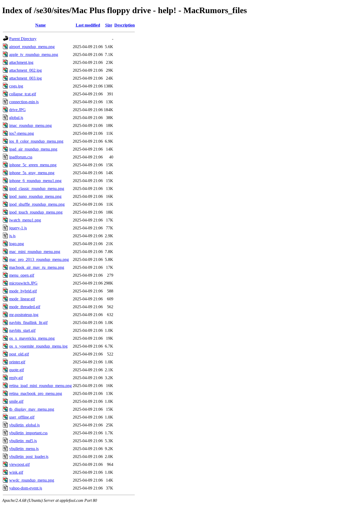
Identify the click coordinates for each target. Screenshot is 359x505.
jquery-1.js (18, 228)
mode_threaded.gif (24, 307)
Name (40, 25)
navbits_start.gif (22, 330)
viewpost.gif (19, 464)
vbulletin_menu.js (24, 448)
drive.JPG (17, 109)
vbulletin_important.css (28, 433)
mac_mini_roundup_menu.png (34, 251)
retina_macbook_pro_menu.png (35, 393)
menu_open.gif (21, 275)
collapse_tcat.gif (22, 94)
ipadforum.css (20, 157)
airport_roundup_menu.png (32, 46)
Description (124, 25)
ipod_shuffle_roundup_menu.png (37, 204)
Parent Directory (23, 39)
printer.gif (17, 362)
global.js (16, 117)
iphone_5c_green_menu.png (33, 165)
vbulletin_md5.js (23, 441)
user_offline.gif (21, 417)
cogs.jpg (16, 86)
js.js (12, 236)
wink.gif (16, 472)
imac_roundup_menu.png (30, 125)
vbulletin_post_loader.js (28, 456)
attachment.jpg (21, 62)
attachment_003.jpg (25, 78)
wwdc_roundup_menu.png (31, 480)
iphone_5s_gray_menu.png (31, 173)
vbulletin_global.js (24, 425)
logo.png (16, 243)
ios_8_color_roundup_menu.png (36, 141)
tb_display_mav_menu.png (31, 409)
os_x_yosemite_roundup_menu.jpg (38, 346)
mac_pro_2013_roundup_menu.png (39, 259)
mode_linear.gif (22, 299)
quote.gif (16, 370)
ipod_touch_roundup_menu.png (36, 212)
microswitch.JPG (23, 283)
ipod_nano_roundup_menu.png (35, 196)
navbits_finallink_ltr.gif (28, 322)
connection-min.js (24, 102)
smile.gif (16, 401)
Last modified (88, 25)
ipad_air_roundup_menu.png (33, 149)
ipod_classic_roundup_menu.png (36, 188)
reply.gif (16, 377)
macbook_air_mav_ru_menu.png (36, 267)
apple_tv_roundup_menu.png (33, 54)
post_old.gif (19, 354)
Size (108, 25)
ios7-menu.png (21, 133)
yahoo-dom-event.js (25, 488)
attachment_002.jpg (25, 70)
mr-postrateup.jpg (23, 314)
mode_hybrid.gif (23, 291)
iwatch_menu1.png (25, 220)
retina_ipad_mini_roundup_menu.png (40, 385)
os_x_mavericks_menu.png (32, 338)
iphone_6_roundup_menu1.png (35, 180)
